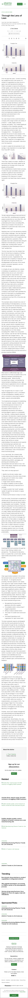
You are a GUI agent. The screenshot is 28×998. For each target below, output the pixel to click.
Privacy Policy (23, 980)
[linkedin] (11, 38)
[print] (25, 38)
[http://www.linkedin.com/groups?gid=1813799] (13, 975)
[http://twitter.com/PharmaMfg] (15, 975)
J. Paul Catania (14, 28)
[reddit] (16, 38)
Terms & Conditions (6, 982)
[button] (3, 4)
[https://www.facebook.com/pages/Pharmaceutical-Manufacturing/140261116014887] (12, 975)
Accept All (14, 995)
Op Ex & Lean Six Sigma (7, 12)
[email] (18, 38)
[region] (14, 993)
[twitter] (14, 38)
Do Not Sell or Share (15, 980)
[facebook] (9, 38)
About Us (3, 980)
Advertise (8, 980)
